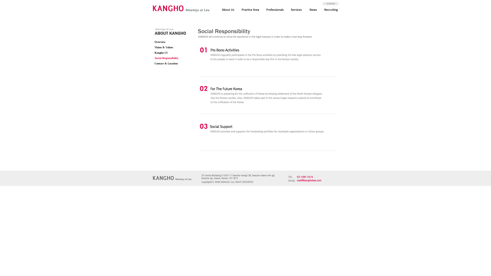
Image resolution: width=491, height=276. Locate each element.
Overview (160, 42)
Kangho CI (161, 52)
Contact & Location (166, 63)
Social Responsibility (167, 58)
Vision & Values (164, 47)
